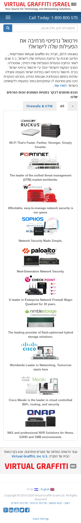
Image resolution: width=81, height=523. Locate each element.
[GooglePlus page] (5, 511)
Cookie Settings (40, 518)
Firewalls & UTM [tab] (39, 106)
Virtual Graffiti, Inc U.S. (30, 456)
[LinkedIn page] (11, 511)
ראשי (67, 503)
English (45, 489)
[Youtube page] (16, 511)
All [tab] (62, 106)
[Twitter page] (22, 511)
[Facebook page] (27, 511)
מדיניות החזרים (19, 503)
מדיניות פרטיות (38, 503)
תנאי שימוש (55, 503)
